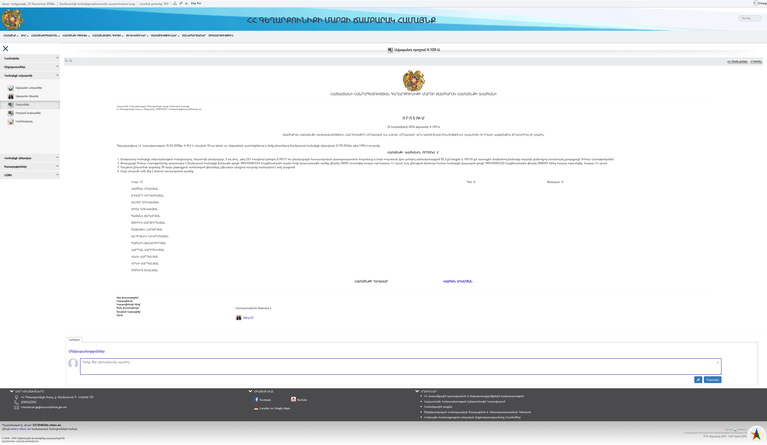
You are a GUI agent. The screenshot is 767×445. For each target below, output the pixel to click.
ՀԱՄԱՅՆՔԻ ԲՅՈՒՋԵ (75, 35)
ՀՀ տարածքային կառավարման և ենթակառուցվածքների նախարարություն (474, 396)
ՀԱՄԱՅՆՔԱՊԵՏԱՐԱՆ (44, 35)
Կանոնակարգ (24, 121)
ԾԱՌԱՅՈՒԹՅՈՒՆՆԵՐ (164, 35)
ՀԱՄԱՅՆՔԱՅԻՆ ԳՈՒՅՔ (106, 35)
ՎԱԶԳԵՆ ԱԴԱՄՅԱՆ (458, 281)
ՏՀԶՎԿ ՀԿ (742, 429)
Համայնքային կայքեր (438, 406)
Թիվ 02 (248, 318)
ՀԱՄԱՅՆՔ (9, 35)
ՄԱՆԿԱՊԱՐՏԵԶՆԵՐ (194, 35)
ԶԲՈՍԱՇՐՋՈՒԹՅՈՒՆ (221, 35)
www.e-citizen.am (21, 429)
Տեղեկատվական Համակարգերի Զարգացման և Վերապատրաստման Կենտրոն (477, 412)
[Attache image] (698, 379)
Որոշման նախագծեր (28, 113)
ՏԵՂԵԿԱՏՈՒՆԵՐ (136, 35)
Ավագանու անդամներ (29, 87)
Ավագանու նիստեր (27, 96)
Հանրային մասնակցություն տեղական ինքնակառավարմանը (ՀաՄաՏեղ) (472, 417)
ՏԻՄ (23, 35)
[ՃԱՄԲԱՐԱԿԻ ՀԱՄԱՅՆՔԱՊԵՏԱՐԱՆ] (12, 19)
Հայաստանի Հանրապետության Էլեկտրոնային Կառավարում (464, 401)
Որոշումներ (22, 104)
